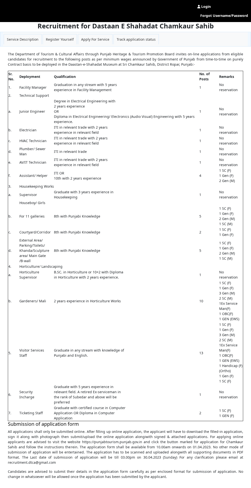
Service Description (22, 39)
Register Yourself (60, 39)
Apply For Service (95, 39)
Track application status (136, 39)
